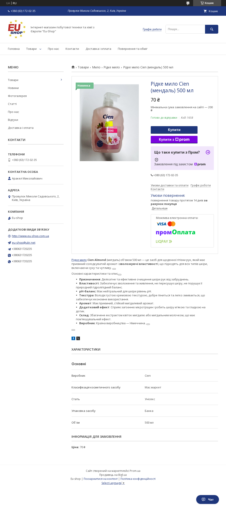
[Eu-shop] (17, 37)
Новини (13, 88)
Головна (14, 49)
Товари (31, 49)
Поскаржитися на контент (101, 479)
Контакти (72, 49)
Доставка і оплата (98, 49)
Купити (174, 130)
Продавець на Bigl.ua (113, 475)
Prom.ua (135, 471)
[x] (78, 339)
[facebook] (73, 339)
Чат (211, 499)
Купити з (166, 139)
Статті (12, 104)
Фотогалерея (17, 96)
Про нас (53, 49)
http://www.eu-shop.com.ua (30, 236)
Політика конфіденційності (138, 479)
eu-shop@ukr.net (23, 242)
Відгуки (13, 120)
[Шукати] (211, 29)
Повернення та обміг (132, 49)
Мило (96, 67)
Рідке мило (112, 67)
